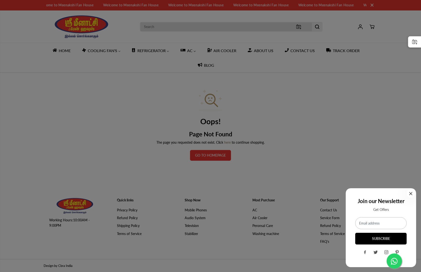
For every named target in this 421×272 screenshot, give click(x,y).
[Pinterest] (397, 252)
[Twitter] (375, 252)
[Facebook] (365, 252)
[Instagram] (386, 252)
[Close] (410, 193)
